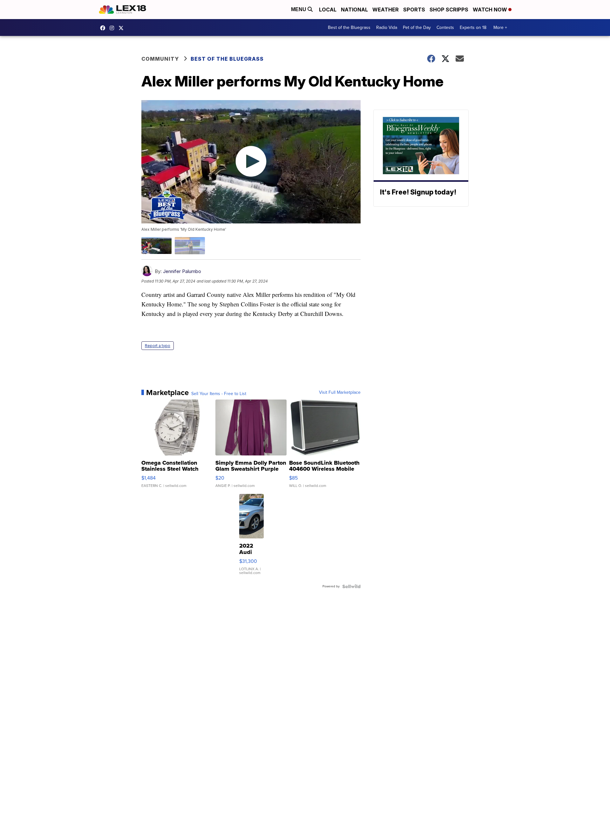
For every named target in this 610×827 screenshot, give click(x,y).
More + (500, 27)
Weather (385, 9)
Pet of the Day (417, 27)
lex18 (104, 28)
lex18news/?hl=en (113, 28)
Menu (299, 9)
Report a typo (157, 345)
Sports (414, 9)
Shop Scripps (449, 9)
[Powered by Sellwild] (351, 586)
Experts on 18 (473, 27)
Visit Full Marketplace (340, 392)
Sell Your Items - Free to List (218, 394)
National (354, 9)
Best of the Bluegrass (349, 27)
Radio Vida (386, 27)
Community (160, 59)
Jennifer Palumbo (182, 271)
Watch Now (490, 9)
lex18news (123, 28)
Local (327, 9)
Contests (445, 27)
